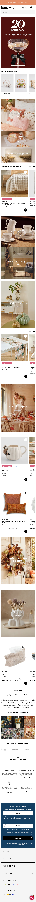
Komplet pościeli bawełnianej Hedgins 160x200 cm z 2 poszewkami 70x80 (20, 368)
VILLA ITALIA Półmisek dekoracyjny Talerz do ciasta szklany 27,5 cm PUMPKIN (20, 521)
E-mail (18, 813)
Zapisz (18, 838)
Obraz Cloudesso (13, 203)
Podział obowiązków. (26, 528)
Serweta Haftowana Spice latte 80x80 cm (21, 470)
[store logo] (7, 7)
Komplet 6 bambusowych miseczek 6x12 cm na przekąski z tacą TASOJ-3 (20, 673)
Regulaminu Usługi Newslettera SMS (15, 830)
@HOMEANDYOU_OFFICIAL (18, 713)
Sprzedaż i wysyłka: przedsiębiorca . (18, 527)
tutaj (32, 844)
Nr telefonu (18, 825)
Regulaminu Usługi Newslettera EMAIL (15, 818)
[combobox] (18, 12)
